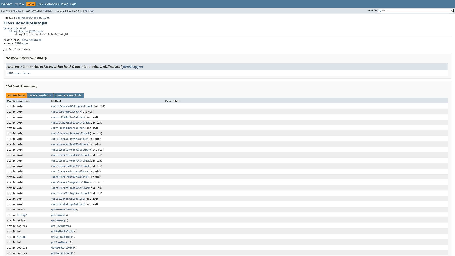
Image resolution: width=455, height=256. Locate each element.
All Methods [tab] (16, 95)
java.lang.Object (14, 28)
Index (64, 4)
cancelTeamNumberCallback (68, 128)
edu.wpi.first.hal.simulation (33, 17)
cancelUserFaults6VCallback (69, 176)
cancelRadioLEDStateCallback (70, 122)
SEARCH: (372, 10)
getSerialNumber (62, 236)
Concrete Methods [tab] (69, 95)
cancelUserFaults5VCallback (69, 171)
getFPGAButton (60, 226)
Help (73, 4)
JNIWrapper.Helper (19, 73)
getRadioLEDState (62, 231)
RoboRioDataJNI (32, 40)
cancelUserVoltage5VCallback (70, 187)
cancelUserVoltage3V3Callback (71, 182)
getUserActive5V (62, 253)
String (21, 215)
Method (47, 11)
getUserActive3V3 (62, 247)
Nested (17, 11)
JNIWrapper (22, 43)
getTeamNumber (60, 242)
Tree (40, 4)
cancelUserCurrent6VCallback (70, 160)
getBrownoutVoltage (64, 209)
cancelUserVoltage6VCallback (70, 193)
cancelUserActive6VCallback (69, 144)
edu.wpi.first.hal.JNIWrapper (26, 31)
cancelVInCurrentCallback (68, 198)
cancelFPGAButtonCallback (68, 117)
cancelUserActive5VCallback (69, 138)
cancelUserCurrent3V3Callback (71, 149)
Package (19, 4)
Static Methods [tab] (40, 95)
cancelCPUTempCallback (66, 111)
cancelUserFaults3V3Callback (70, 166)
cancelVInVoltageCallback (68, 204)
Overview (6, 4)
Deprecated (52, 4)
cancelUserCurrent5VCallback (70, 155)
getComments (59, 215)
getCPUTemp (58, 220)
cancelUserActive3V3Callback (70, 133)
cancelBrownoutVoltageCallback (71, 106)
